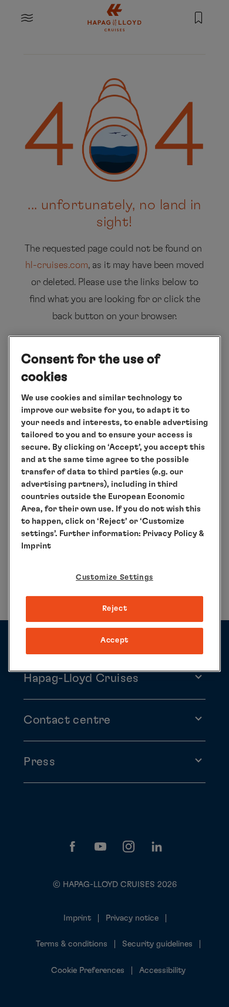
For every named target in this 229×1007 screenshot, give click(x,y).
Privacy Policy (170, 534)
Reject (114, 609)
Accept (114, 640)
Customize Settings (114, 577)
